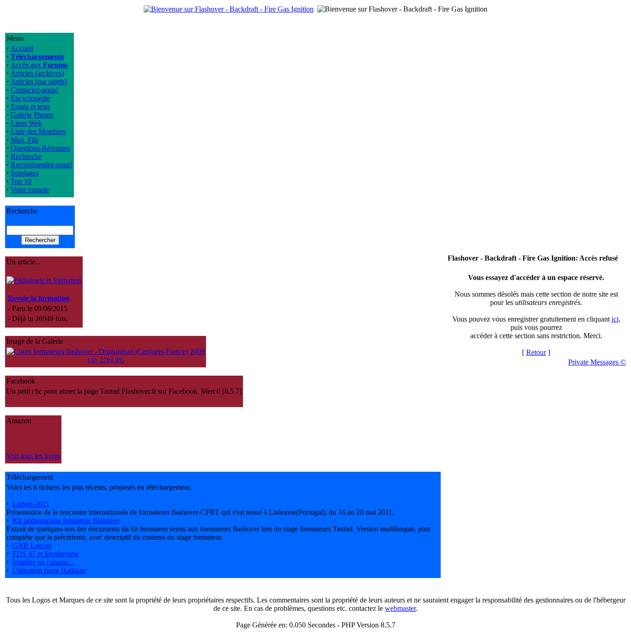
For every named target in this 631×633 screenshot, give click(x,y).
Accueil (22, 48)
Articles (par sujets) (39, 81)
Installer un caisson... (42, 562)
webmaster (400, 608)
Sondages (25, 173)
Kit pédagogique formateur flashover (66, 520)
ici (615, 319)
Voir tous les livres (33, 456)
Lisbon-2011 (30, 504)
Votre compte (30, 190)
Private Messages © (597, 362)
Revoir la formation (38, 298)
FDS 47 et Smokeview (45, 554)
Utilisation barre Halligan (49, 570)
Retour (536, 352)
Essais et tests (30, 106)
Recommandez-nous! (42, 165)
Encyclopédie (30, 98)
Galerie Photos (32, 115)
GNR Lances (31, 545)
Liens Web (26, 123)
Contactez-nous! (34, 90)
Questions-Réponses (40, 148)
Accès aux (39, 65)
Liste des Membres (38, 131)
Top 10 (21, 181)
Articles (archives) (37, 73)
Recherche (26, 156)
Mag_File (25, 140)
